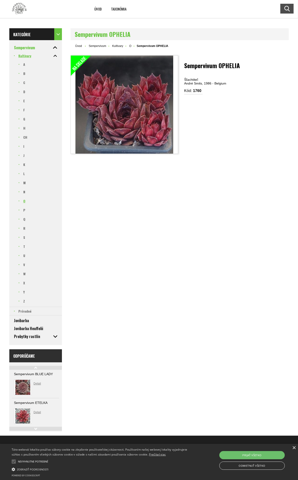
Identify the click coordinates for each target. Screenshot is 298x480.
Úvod (98, 8)
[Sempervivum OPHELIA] (124, 104)
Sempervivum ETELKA (30, 403)
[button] (13, 461)
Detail (37, 383)
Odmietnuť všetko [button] (252, 465)
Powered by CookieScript (26, 475)
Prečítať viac (157, 454)
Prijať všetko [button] (251, 455)
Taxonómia (118, 8)
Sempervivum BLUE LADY (33, 374)
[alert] (149, 462)
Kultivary (117, 46)
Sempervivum (97, 46)
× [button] (294, 448)
